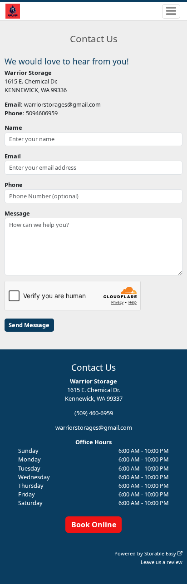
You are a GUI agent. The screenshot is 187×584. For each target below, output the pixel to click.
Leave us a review (161, 562)
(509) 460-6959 (93, 413)
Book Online (93, 525)
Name (13, 127)
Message (17, 213)
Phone (14, 185)
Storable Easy (160, 553)
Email (13, 156)
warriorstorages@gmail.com (93, 427)
